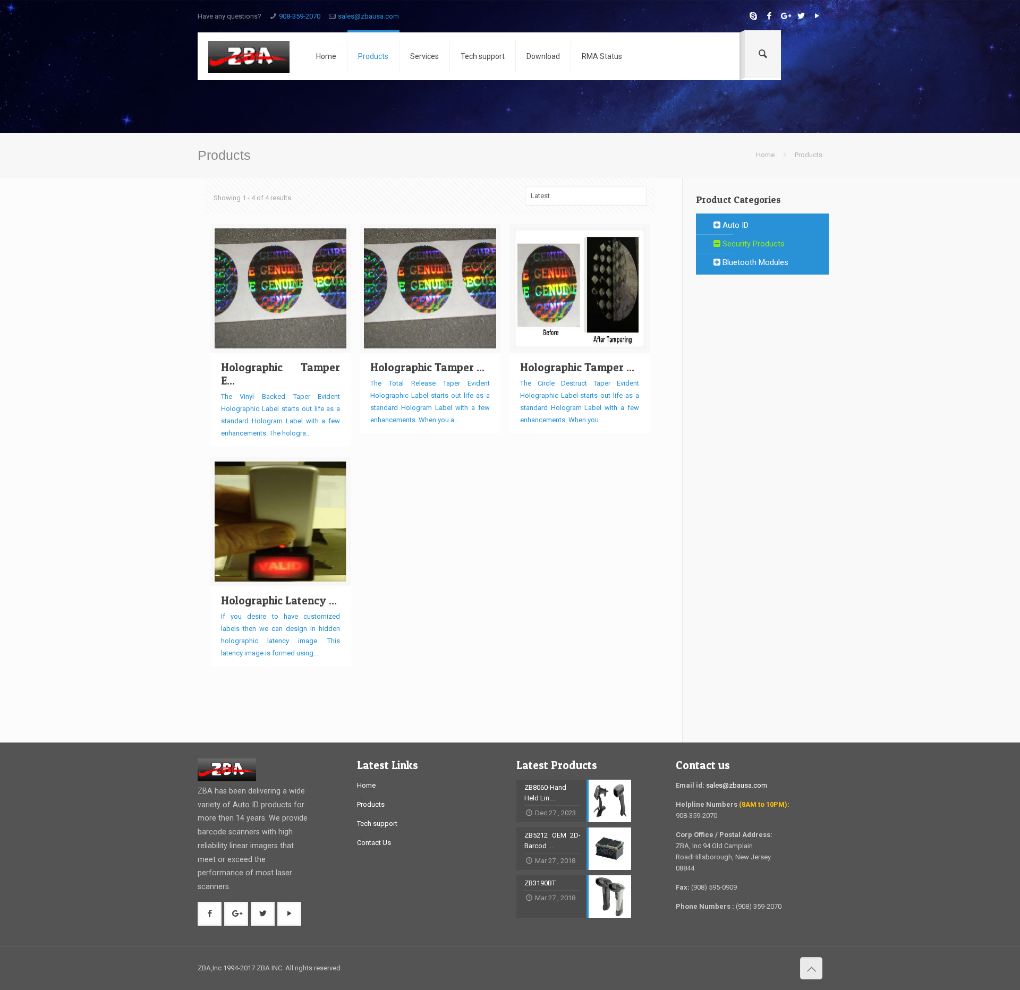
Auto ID (734, 225)
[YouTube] (816, 16)
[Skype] (753, 16)
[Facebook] (769, 16)
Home (765, 155)
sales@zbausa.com (368, 16)
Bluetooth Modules (754, 262)
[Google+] (784, 16)
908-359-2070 (299, 16)
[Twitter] (800, 16)
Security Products (752, 244)
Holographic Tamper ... (427, 367)
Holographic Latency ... (279, 600)
